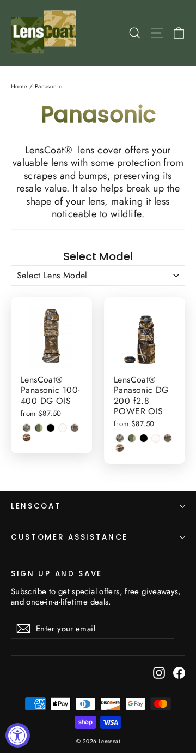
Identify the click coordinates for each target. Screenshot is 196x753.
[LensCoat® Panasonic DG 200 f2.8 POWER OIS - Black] (144, 438)
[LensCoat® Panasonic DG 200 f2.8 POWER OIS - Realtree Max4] (167, 438)
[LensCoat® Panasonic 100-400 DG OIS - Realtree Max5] (26, 437)
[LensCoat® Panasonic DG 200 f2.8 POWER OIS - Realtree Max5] (120, 448)
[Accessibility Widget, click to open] (17, 735)
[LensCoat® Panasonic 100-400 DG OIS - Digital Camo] (26, 428)
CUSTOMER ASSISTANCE (69, 537)
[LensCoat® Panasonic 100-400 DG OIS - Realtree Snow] (62, 428)
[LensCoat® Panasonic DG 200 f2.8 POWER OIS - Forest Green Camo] (132, 438)
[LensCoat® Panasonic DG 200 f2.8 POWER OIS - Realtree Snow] (156, 438)
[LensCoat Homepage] (45, 33)
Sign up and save (56, 573)
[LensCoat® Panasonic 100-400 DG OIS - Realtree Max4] (74, 428)
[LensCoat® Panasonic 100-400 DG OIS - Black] (50, 428)
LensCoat (36, 506)
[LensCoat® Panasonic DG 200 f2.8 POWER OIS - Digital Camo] (120, 438)
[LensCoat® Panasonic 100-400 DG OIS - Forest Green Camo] (38, 428)
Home (19, 86)
